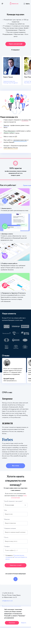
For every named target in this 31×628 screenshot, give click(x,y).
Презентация (27, 185)
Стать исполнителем (19, 497)
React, (25, 83)
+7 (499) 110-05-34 (7, 593)
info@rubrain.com (7, 601)
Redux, (28, 83)
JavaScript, (26, 81)
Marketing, (5, 83)
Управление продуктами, (9, 81)
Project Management (13, 83)
